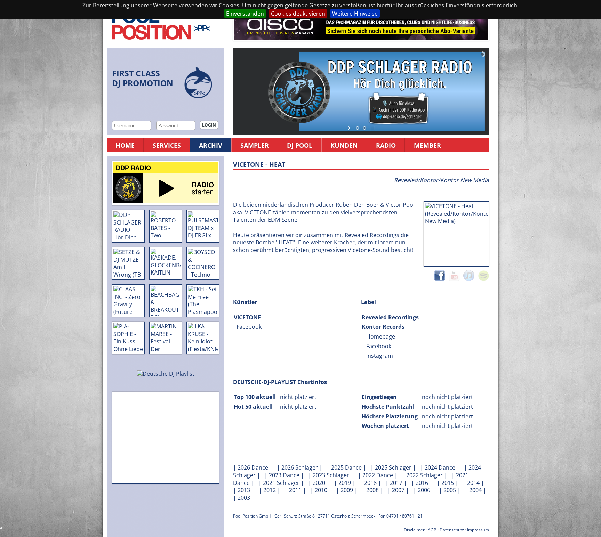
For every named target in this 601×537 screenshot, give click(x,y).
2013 (244, 490)
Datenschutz (452, 530)
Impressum (478, 530)
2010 (321, 490)
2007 (398, 490)
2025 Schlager (393, 467)
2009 (346, 490)
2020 (319, 483)
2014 (473, 483)
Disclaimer (414, 530)
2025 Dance (346, 467)
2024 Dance (440, 467)
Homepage (380, 336)
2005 (449, 490)
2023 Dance (284, 475)
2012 (269, 490)
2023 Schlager (331, 475)
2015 (447, 483)
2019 (344, 483)
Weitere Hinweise (355, 13)
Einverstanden (245, 13)
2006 (424, 490)
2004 (475, 490)
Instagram (379, 355)
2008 (372, 490)
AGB (432, 530)
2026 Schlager (299, 467)
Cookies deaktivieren (298, 13)
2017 (396, 483)
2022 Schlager (424, 475)
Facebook (249, 327)
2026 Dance (253, 467)
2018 (370, 483)
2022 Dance (377, 475)
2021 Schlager (281, 483)
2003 (244, 498)
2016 (422, 483)
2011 (295, 490)
